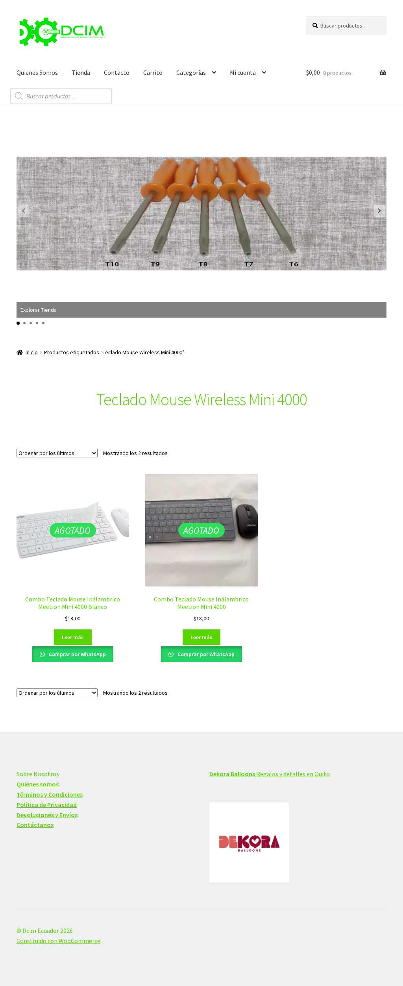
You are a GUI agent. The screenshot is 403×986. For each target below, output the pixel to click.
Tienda (81, 72)
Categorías (191, 72)
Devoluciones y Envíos (47, 815)
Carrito (153, 72)
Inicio (32, 352)
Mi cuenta (243, 72)
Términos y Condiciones (50, 794)
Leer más (73, 637)
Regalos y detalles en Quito (269, 774)
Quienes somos (38, 784)
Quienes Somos (37, 72)
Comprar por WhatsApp (77, 654)
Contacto (116, 72)
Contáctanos (35, 825)
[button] (379, 211)
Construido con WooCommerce (58, 941)
